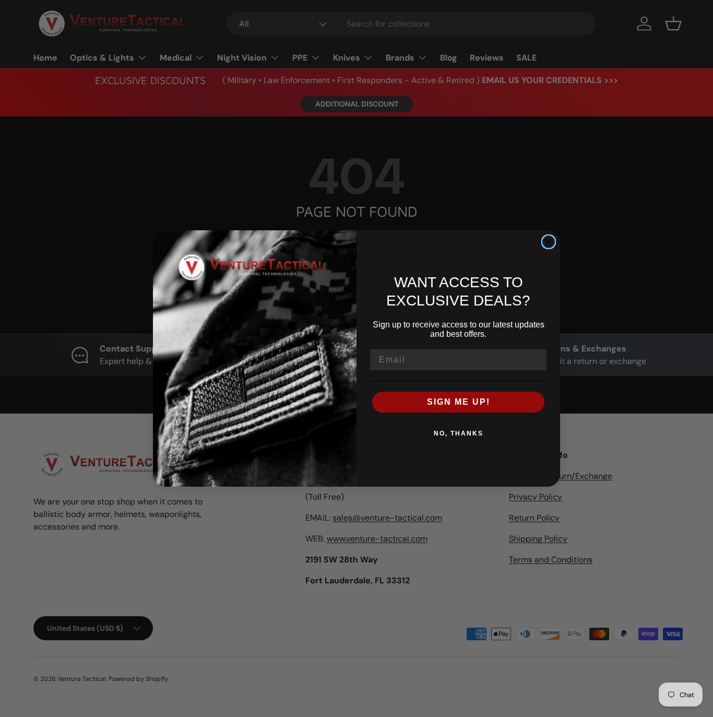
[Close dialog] (548, 242)
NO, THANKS (458, 433)
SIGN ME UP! (458, 401)
